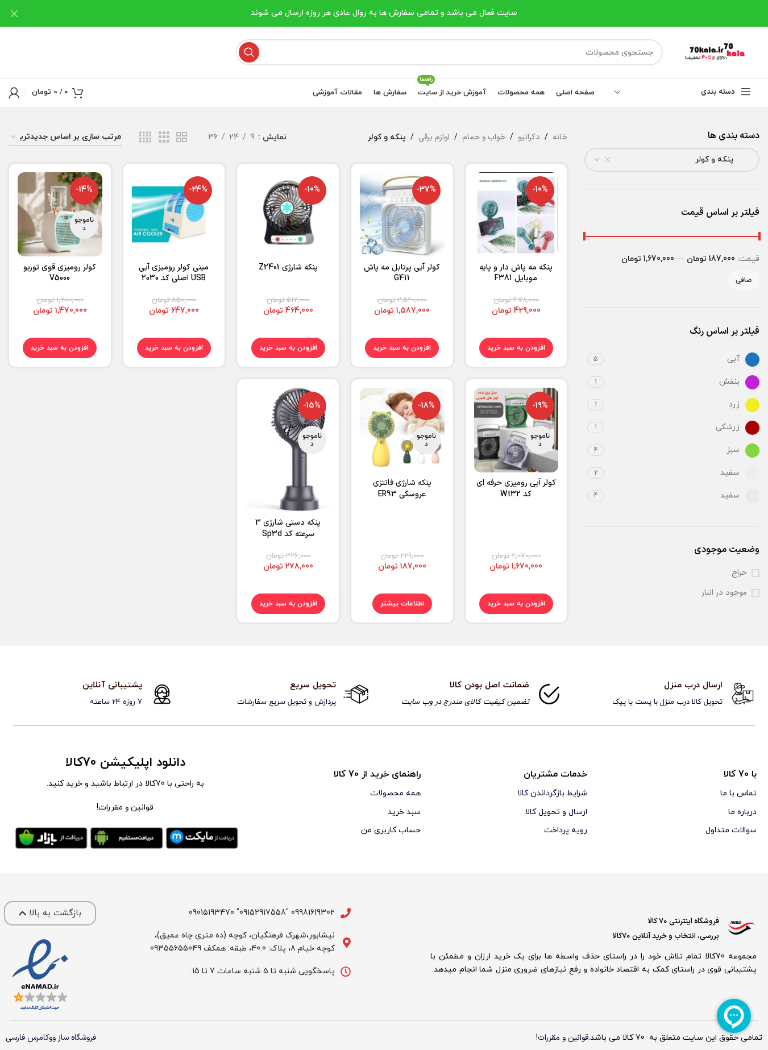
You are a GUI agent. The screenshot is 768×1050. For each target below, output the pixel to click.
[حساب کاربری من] (14, 92)
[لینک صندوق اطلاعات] (674, 694)
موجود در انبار (724, 593)
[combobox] (671, 160)
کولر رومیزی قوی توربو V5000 (59, 273)
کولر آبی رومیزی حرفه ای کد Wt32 (516, 488)
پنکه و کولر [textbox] (724, 159)
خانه (560, 137)
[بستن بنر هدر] (14, 13)
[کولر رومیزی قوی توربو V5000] (60, 214)
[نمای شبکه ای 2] (181, 138)
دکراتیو (529, 137)
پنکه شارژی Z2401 (288, 267)
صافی (744, 280)
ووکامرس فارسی (31, 1038)
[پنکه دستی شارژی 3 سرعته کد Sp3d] (288, 450)
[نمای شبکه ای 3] (164, 138)
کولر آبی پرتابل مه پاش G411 (402, 273)
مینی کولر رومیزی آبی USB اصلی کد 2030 (174, 273)
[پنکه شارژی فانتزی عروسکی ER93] (402, 430)
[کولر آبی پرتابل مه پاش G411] (402, 214)
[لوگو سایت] (716, 52)
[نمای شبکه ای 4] (145, 138)
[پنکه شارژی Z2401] (288, 214)
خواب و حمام (483, 137)
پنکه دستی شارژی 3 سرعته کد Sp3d (288, 528)
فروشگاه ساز (77, 1038)
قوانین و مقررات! (562, 1038)
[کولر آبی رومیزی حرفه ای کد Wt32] (516, 430)
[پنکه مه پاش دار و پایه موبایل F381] (516, 214)
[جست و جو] (249, 52)
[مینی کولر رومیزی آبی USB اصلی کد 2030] (174, 214)
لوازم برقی (434, 137)
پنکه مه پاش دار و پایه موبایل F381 (516, 273)
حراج (739, 573)
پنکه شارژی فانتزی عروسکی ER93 (402, 488)
